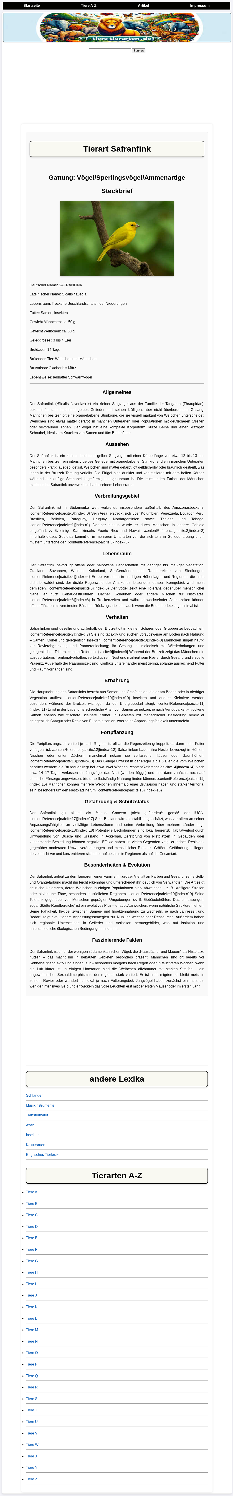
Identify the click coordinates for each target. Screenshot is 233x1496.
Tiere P (32, 1364)
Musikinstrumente (40, 1105)
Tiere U (32, 1422)
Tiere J (31, 1295)
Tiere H (32, 1272)
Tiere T (31, 1410)
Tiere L (31, 1318)
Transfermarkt (37, 1115)
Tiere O (32, 1353)
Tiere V (32, 1433)
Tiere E (32, 1238)
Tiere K (32, 1307)
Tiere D (32, 1226)
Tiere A (31, 1192)
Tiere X (32, 1456)
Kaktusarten (35, 1145)
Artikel (143, 5)
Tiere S (32, 1399)
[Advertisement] (117, 88)
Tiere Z (31, 1479)
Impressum (200, 5)
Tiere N (32, 1341)
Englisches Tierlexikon (44, 1155)
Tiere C (32, 1215)
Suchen (139, 50)
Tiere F (31, 1249)
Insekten (33, 1135)
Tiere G (32, 1261)
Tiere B (32, 1204)
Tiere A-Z (88, 5)
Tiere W (32, 1445)
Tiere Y (32, 1467)
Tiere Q (32, 1376)
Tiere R (32, 1387)
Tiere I (31, 1284)
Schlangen (34, 1095)
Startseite (31, 5)
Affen (30, 1125)
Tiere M (32, 1330)
